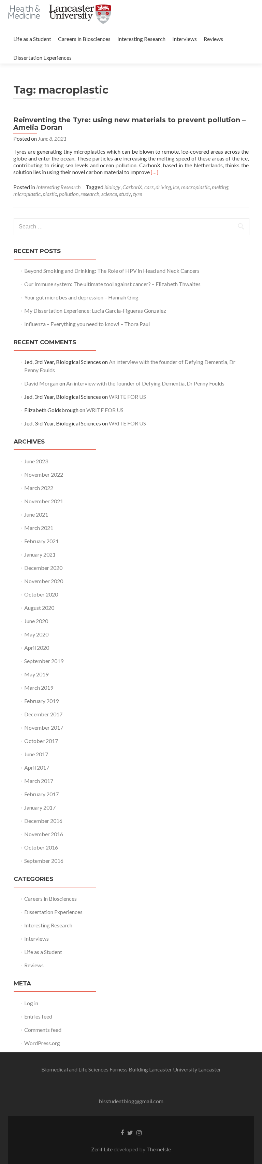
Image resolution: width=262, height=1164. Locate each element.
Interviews (184, 39)
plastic (50, 194)
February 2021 (41, 541)
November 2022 (43, 474)
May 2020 (36, 634)
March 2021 (38, 527)
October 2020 (41, 594)
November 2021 (43, 501)
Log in (31, 1003)
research (90, 194)
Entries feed (38, 1016)
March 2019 (38, 687)
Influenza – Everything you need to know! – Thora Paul (87, 324)
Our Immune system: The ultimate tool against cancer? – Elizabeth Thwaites (112, 284)
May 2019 (36, 674)
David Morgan (41, 383)
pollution (68, 194)
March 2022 (38, 488)
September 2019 (43, 661)
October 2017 (41, 741)
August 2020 (39, 607)
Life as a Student (32, 39)
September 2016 (43, 860)
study (125, 194)
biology (112, 187)
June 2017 (36, 754)
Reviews (213, 39)
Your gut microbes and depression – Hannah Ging (81, 297)
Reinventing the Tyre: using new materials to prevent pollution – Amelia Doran (129, 123)
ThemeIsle (158, 1149)
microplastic (27, 194)
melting (220, 187)
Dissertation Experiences (42, 57)
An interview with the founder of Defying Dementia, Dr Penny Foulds (145, 383)
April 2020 (36, 647)
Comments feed (42, 1029)
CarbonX (132, 187)
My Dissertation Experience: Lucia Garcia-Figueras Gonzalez (95, 310)
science (109, 194)
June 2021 (36, 514)
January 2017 (40, 807)
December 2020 (43, 567)
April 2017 (36, 767)
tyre (137, 194)
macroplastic (195, 187)
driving (163, 187)
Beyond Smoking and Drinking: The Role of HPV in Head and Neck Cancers (112, 270)
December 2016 (43, 820)
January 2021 (40, 554)
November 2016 (43, 834)
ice (176, 187)
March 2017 (38, 780)
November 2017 (43, 727)
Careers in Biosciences (84, 39)
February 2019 (41, 701)
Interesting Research (141, 39)
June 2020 (36, 621)
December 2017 (43, 714)
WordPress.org (42, 1043)
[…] (154, 172)
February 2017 (41, 794)
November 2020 (43, 581)
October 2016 (41, 847)
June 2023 (36, 461)
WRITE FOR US (127, 396)
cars (149, 187)
